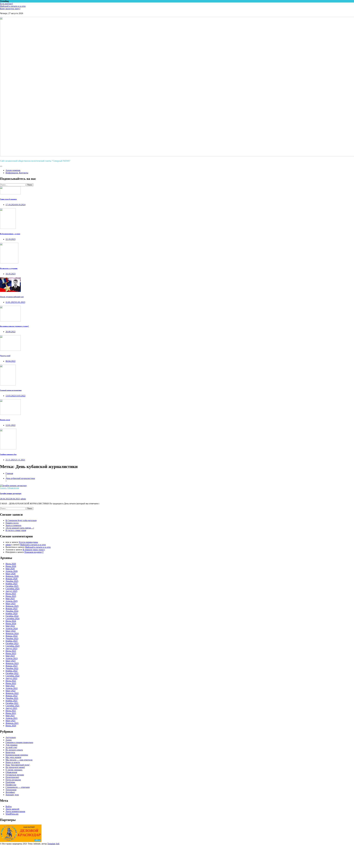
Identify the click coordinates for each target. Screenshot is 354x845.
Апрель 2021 (12, 718)
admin (23, 499)
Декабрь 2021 (12, 698)
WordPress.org (12, 814)
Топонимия (11, 790)
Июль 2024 (11, 621)
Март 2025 (10, 603)
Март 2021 (10, 720)
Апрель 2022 (12, 688)
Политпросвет (12, 777)
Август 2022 (11, 678)
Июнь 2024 (11, 623)
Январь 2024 (11, 636)
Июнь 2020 (11, 725)
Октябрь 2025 (12, 586)
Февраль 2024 (12, 633)
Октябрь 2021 (12, 703)
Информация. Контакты (17, 173)
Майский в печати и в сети (13, 6)
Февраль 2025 (12, 606)
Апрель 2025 (12, 601)
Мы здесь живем (13, 757)
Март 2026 (10, 574)
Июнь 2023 (11, 653)
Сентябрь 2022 (12, 676)
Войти (9, 806)
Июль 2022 (11, 681)
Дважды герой (5, 355)
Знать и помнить (13, 525)
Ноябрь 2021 (11, 701)
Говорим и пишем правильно (19, 742)
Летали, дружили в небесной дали (12, 297)
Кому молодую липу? (10, 8)
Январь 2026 (11, 578)
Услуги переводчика (28, 542)
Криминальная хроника (17, 755)
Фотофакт (10, 792)
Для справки (11, 745)
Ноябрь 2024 (11, 613)
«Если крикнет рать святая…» (20, 528)
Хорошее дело (12, 795)
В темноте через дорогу (34, 549)
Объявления (13, 488)
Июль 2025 (11, 593)
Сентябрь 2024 (12, 618)
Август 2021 (11, 708)
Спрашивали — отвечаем (18, 787)
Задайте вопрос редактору (10, 493)
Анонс (3, 488)
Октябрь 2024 (12, 616)
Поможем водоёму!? (34, 552)
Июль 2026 (11, 564)
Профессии (11, 785)
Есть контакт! (6, 3)
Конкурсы (10, 752)
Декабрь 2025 (12, 581)
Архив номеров (13, 170)
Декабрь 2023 (12, 638)
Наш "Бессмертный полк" (18, 765)
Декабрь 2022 (12, 668)
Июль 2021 (11, 711)
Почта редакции (13, 780)
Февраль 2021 (12, 723)
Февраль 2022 (12, 693)
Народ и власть (13, 762)
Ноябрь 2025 (11, 583)
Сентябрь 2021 (12, 706)
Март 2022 (10, 691)
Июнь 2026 (11, 566)
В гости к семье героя (16, 530)
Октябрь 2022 (12, 673)
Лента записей (12, 809)
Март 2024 (10, 631)
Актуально (11, 737)
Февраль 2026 (12, 576)
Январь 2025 (11, 608)
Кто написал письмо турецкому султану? (14, 326)
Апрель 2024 (12, 628)
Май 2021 (10, 715)
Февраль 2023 (12, 663)
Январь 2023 (11, 666)
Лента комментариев (15, 811)
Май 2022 (10, 686)
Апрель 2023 (12, 658)
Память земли (5, 420)
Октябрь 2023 (12, 643)
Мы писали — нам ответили (19, 760)
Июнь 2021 (11, 713)
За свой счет (11, 747)
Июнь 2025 (11, 596)
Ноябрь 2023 (11, 641)
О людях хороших (14, 770)
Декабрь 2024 (12, 611)
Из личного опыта (14, 750)
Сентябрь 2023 (12, 646)
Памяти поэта (12, 523)
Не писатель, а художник (8, 268)
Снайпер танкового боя (8, 454)
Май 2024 (10, 626)
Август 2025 (11, 591)
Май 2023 (10, 656)
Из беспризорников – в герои (10, 234)
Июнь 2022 (11, 683)
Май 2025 (10, 598)
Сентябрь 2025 (12, 588)
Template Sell (53, 844)
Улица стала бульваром (8, 199)
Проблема (10, 782)
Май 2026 (10, 569)
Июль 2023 (11, 651)
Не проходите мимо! (15, 767)
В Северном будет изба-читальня (21, 520)
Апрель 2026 (12, 571)
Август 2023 (11, 648)
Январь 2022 (11, 696)
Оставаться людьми (15, 775)
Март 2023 (10, 661)
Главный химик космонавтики (10, 390)
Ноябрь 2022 (11, 671)
